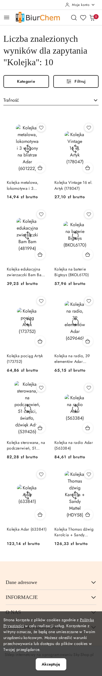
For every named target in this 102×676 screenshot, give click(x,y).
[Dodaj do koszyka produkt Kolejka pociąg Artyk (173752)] (40, 341)
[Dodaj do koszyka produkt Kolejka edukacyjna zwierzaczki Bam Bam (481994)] (40, 254)
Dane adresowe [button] (21, 582)
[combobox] (51, 100)
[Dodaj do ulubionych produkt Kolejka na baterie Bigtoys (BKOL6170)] (88, 214)
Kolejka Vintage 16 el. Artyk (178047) (73, 185)
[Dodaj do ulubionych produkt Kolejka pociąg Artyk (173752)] (41, 301)
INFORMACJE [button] (22, 597)
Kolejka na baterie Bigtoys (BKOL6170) (71, 272)
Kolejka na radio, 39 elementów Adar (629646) (72, 358)
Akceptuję (51, 664)
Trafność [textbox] (11, 100)
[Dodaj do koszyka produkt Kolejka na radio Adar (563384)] (88, 428)
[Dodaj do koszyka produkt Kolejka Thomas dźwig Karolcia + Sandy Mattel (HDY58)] (88, 514)
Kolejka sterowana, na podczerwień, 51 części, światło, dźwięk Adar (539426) (26, 445)
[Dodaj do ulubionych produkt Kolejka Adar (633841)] (41, 474)
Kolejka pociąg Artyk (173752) (25, 358)
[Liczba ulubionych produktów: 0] (83, 17)
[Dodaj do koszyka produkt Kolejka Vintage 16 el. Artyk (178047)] (88, 168)
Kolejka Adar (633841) (26, 529)
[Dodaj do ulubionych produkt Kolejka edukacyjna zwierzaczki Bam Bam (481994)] (41, 214)
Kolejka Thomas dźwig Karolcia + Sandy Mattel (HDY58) (74, 532)
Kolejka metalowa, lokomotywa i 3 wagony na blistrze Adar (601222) (23, 185)
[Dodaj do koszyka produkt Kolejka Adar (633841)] (40, 514)
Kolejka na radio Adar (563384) (73, 445)
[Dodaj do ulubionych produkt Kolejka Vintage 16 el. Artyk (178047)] (88, 127)
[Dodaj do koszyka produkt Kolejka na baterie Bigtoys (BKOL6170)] (88, 254)
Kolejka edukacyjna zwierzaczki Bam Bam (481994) (25, 272)
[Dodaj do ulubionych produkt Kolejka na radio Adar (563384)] (88, 387)
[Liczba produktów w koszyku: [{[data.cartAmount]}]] (92, 17)
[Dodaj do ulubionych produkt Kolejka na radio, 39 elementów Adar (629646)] (88, 301)
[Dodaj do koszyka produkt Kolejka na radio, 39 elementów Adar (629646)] (88, 341)
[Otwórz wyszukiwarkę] (74, 17)
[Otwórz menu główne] (6, 17)
